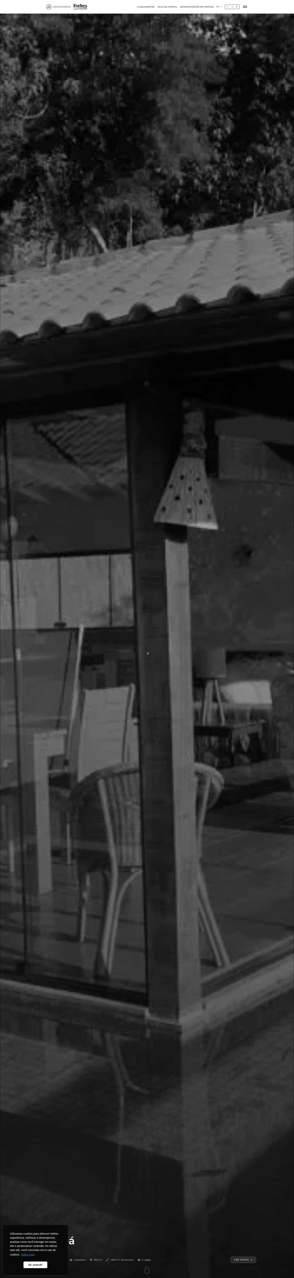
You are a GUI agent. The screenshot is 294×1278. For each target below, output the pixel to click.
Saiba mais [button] (28, 1254)
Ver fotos (241, 1259)
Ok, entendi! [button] (35, 1264)
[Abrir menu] (245, 7)
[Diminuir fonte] (228, 7)
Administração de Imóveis (197, 7)
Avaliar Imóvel (167, 7)
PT (218, 7)
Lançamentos (146, 7)
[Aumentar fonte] (237, 7)
